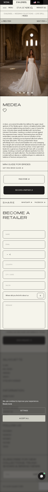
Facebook (39, 202)
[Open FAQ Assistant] (41, 476)
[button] (8, 8)
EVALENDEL (8, 14)
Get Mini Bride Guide (12, 168)
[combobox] (7, 254)
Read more (7, 404)
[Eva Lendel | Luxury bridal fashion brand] (24, 7)
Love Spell (39, 14)
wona (6, 2)
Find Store (23, 179)
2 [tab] (20, 92)
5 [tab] (32, 92)
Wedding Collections (24, 14)
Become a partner (23, 190)
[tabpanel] (24, 60)
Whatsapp (25, 202)
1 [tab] (16, 92)
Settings (24, 411)
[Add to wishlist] (5, 110)
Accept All (24, 418)
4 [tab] (28, 92)
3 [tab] (24, 92)
